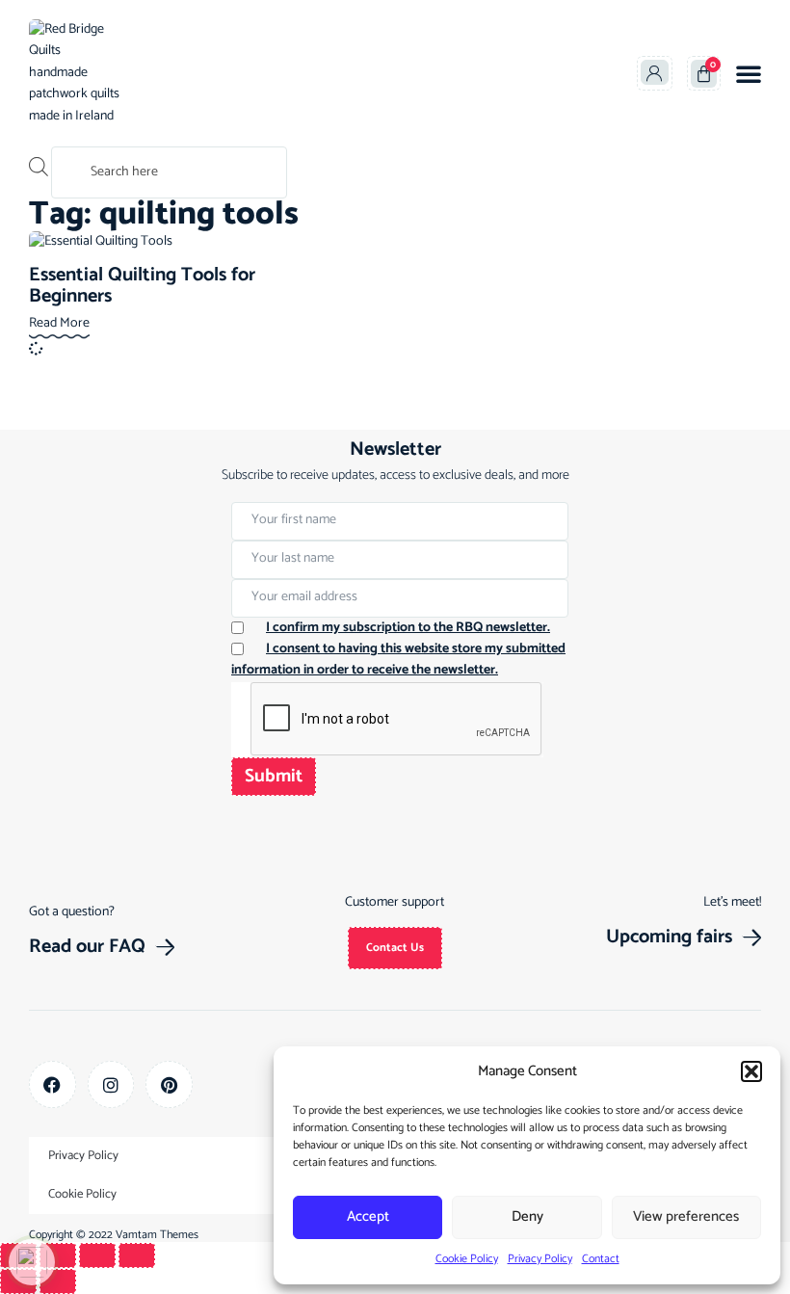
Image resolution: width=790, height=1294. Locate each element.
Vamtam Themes (157, 1235)
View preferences (686, 1216)
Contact (600, 1259)
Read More (59, 323)
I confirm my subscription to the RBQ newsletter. (408, 628)
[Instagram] (111, 1084)
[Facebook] (52, 1084)
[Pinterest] (169, 1084)
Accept (368, 1216)
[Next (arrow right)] (58, 1281)
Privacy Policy (540, 1259)
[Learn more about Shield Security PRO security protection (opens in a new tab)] (31, 1262)
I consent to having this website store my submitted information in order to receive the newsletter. (398, 659)
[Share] (97, 1255)
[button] (751, 1071)
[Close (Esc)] (136, 1255)
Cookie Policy (466, 1259)
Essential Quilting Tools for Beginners (142, 285)
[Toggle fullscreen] (58, 1255)
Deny (527, 1216)
